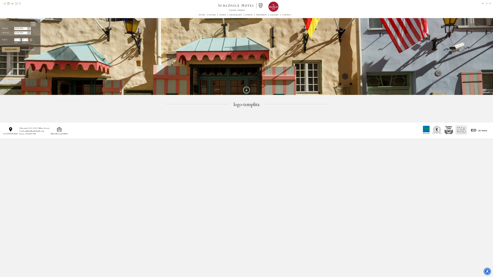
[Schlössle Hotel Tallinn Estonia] (240, 6)
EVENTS (249, 14)
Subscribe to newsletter (59, 133)
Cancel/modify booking (28, 49)
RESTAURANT (235, 14)
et (490, 3)
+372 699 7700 (30, 133)
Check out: (5, 33)
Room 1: (4, 39)
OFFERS (222, 14)
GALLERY (274, 14)
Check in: (5, 28)
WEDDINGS (261, 14)
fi (486, 3)
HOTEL (202, 14)
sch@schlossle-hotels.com (34, 131)
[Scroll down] (246, 90)
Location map (10, 133)
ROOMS (212, 14)
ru (483, 3)
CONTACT (286, 14)
